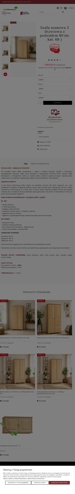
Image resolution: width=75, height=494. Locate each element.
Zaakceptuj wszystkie (59, 482)
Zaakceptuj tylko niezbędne (18, 482)
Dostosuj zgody (40, 482)
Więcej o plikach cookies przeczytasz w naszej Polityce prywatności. (24, 478)
